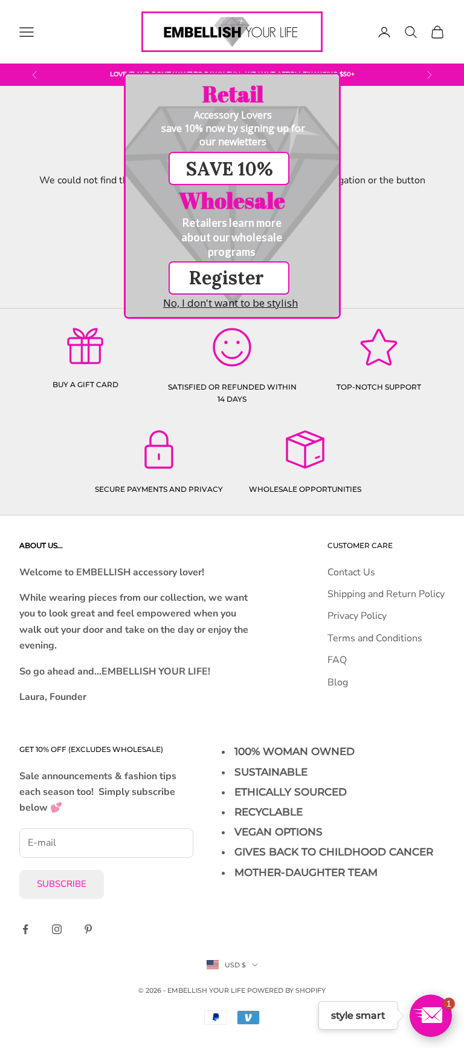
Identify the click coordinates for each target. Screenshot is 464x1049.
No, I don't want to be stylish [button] (230, 303)
